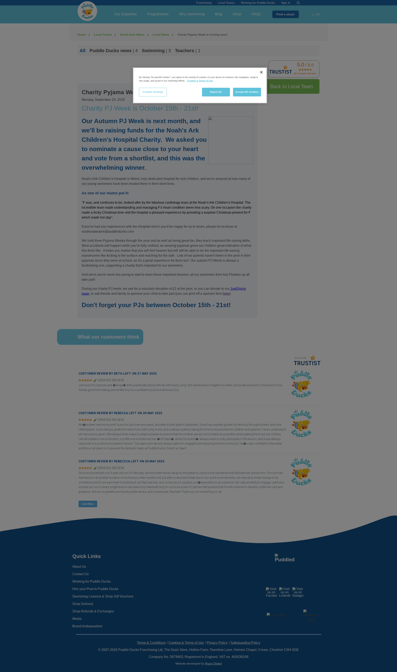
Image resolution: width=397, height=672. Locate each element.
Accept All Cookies (247, 92)
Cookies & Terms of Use (200, 80)
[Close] (261, 72)
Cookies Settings (153, 92)
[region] (200, 85)
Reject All (216, 92)
